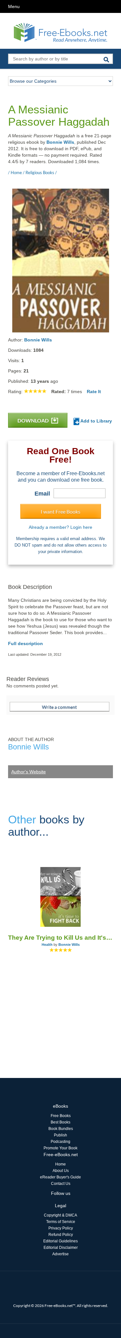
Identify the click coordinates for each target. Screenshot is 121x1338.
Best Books (60, 1122)
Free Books (61, 1115)
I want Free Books (60, 511)
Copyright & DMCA (60, 1215)
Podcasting (60, 1141)
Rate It (94, 391)
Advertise (60, 1254)
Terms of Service (60, 1221)
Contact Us (60, 1183)
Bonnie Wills (60, 142)
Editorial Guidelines (60, 1241)
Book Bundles (60, 1128)
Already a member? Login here (60, 527)
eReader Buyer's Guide (60, 1177)
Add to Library (95, 420)
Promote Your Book (60, 1148)
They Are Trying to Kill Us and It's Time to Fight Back (60, 937)
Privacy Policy (60, 1228)
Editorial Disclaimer (61, 1247)
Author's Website (28, 771)
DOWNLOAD (33, 420)
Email (42, 493)
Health (47, 944)
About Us (61, 1170)
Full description (25, 643)
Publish (60, 1135)
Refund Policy (60, 1234)
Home (60, 1164)
